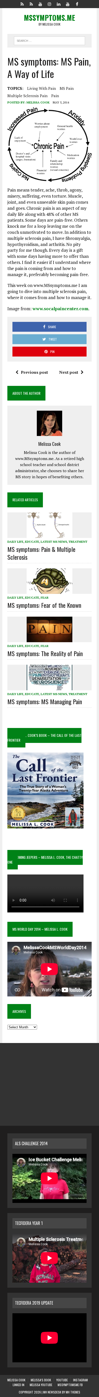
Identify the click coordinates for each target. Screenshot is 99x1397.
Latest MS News (54, 542)
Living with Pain (41, 88)
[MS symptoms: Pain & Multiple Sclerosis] (49, 534)
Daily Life (15, 542)
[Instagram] (49, 4)
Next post (68, 372)
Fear (44, 597)
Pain (55, 95)
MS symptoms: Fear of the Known (44, 605)
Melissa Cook (38, 102)
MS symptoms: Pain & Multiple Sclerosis (41, 553)
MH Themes (73, 1392)
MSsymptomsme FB (70, 1385)
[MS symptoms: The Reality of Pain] (49, 638)
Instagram (80, 1380)
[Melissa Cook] (22, 4)
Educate (32, 542)
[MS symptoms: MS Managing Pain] (49, 687)
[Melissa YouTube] (68, 4)
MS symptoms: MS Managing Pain (44, 701)
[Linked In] (59, 4)
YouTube (62, 1380)
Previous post (34, 372)
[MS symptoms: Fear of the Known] (49, 590)
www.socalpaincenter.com (60, 308)
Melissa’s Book (41, 1380)
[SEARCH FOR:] (49, 40)
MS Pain (67, 88)
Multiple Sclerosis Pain (27, 95)
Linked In (18, 1385)
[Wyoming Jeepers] (40, 4)
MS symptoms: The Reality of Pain (45, 653)
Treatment (78, 542)
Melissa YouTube (41, 1385)
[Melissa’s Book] (31, 4)
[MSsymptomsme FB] (77, 4)
